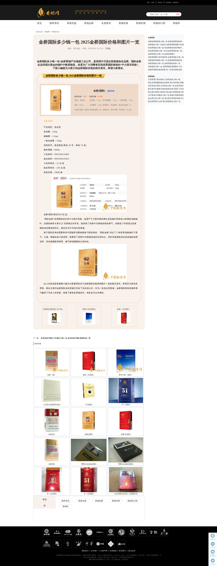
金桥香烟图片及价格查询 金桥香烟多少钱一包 (166, 57)
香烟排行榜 (159, 23)
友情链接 (113, 551)
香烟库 (176, 23)
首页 (39, 23)
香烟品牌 (89, 23)
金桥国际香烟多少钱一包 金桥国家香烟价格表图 (166, 60)
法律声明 (103, 551)
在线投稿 (168, 2)
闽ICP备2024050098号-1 (97, 559)
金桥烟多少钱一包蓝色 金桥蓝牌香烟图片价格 (166, 45)
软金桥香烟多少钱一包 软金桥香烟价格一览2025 (166, 51)
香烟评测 (140, 23)
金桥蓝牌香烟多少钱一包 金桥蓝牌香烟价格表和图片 (168, 41)
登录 (148, 2)
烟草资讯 (54, 23)
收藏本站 (176, 2)
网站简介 (85, 551)
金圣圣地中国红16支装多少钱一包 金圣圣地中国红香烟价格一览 (65, 338)
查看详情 (110, 91)
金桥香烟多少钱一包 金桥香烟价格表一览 (164, 63)
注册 (152, 2)
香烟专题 (71, 23)
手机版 (159, 2)
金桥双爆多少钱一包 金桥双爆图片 (161, 54)
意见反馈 (131, 551)
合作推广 (94, 551)
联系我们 (122, 551)
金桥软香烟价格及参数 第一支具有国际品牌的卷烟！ (168, 70)
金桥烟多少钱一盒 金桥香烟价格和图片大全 (165, 66)
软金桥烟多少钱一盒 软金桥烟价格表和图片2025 (166, 48)
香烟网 (47, 32)
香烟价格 (123, 23)
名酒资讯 (106, 23)
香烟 (44, 499)
